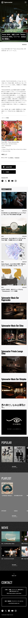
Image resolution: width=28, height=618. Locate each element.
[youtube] (12, 181)
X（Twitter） (11, 157)
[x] (6, 181)
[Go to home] (6, 2)
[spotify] (2, 181)
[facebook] (9, 181)
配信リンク (4, 154)
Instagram (17, 157)
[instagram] (16, 181)
